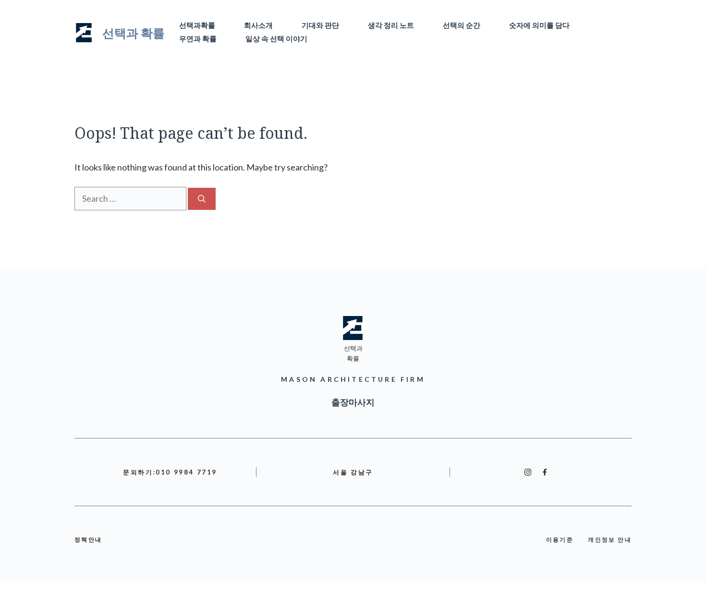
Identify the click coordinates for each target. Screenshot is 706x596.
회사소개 (258, 25)
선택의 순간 (461, 25)
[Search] (202, 199)
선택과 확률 (133, 32)
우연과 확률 (198, 39)
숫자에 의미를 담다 (539, 25)
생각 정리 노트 (391, 25)
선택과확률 (197, 25)
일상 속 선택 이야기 (276, 39)
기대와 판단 (320, 25)
